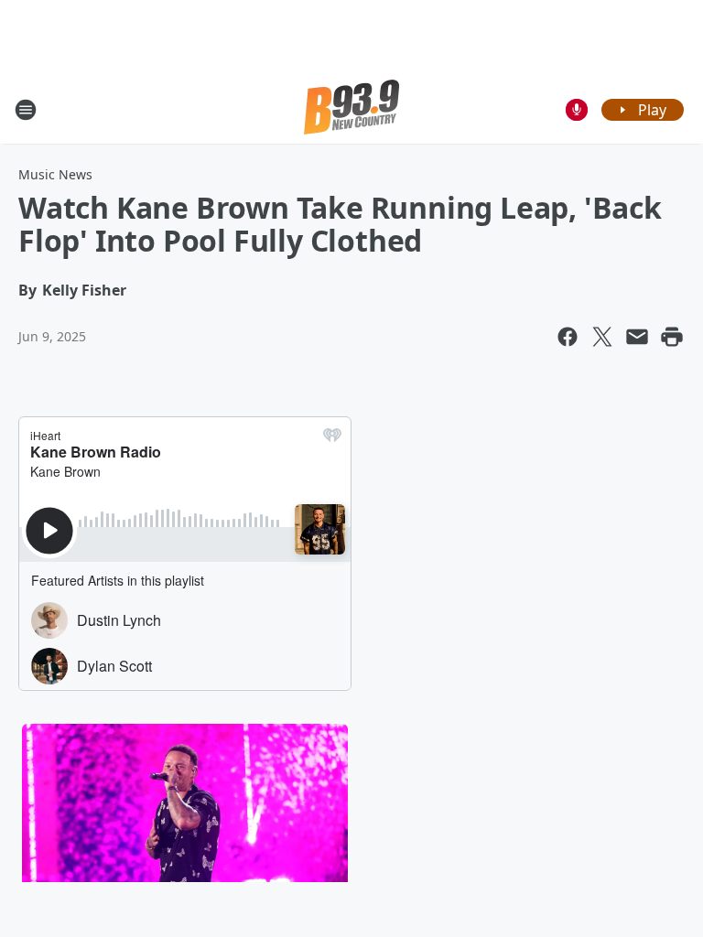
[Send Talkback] (577, 110)
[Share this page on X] (602, 337)
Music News (55, 174)
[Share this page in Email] (637, 337)
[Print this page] (672, 337)
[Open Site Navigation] (26, 110)
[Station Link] (351, 109)
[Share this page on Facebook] (567, 337)
